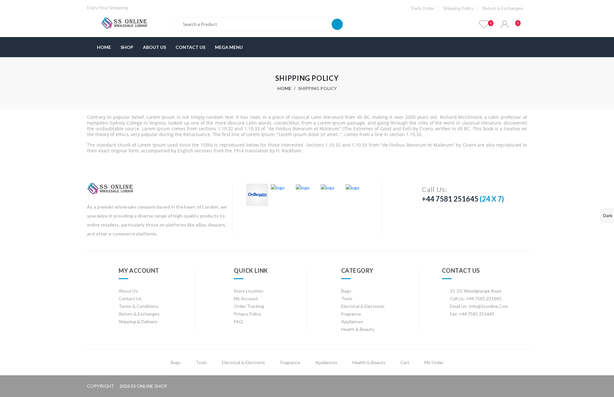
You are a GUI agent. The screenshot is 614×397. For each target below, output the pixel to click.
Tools (346, 298)
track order (422, 8)
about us (128, 291)
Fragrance (351, 314)
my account (246, 298)
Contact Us (190, 47)
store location (248, 291)
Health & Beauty (357, 329)
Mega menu (229, 47)
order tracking (249, 306)
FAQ (238, 321)
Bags (346, 291)
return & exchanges (502, 8)
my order (434, 362)
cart (404, 362)
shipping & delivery (138, 321)
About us (154, 47)
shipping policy (458, 8)
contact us (130, 298)
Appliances (352, 321)
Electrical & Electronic (363, 306)
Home (104, 47)
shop (127, 47)
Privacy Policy (247, 314)
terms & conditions (139, 306)
